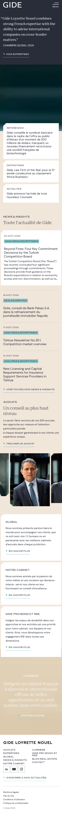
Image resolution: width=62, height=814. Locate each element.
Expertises (11, 753)
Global (8, 757)
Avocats (9, 750)
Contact (38, 762)
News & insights (15, 760)
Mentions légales (11, 792)
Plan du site (8, 795)
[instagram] (21, 769)
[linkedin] (6, 769)
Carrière (38, 750)
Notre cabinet (14, 763)
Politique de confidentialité (15, 803)
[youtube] (14, 769)
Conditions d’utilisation (14, 799)
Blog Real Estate (44, 759)
